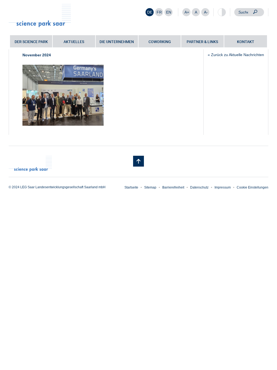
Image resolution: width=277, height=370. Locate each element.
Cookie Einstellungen (252, 187)
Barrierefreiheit (173, 187)
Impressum (223, 187)
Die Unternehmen (117, 41)
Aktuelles (74, 41)
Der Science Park (31, 41)
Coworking (160, 41)
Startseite (131, 187)
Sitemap (150, 187)
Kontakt (245, 41)
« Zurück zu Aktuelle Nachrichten (236, 55)
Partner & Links (202, 41)
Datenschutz (199, 187)
